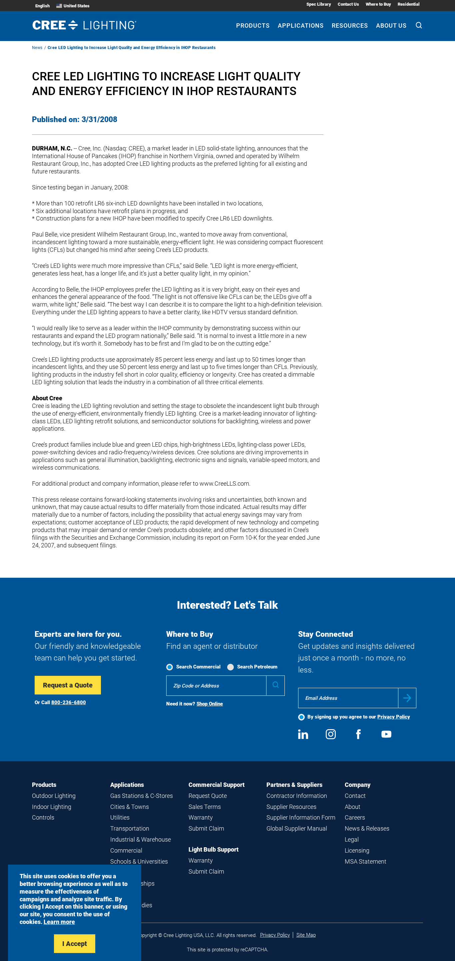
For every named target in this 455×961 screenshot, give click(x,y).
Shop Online (210, 704)
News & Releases (367, 828)
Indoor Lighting (51, 806)
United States (77, 5)
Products (253, 25)
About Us (391, 25)
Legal (352, 839)
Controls (43, 817)
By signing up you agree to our (358, 717)
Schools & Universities (139, 861)
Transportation (129, 828)
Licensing (357, 850)
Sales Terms (205, 806)
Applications (301, 25)
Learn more (59, 921)
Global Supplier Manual (296, 828)
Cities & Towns (129, 806)
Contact (355, 795)
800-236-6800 (68, 702)
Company (357, 784)
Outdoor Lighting (54, 795)
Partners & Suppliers (294, 784)
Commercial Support (216, 784)
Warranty (201, 817)
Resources (350, 25)
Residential (409, 4)
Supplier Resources (291, 806)
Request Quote (208, 795)
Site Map (306, 935)
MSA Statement (365, 861)
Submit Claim (206, 828)
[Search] (419, 26)
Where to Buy (378, 4)
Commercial (126, 850)
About (352, 806)
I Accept (74, 944)
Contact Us (348, 4)
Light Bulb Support (213, 849)
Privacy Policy (393, 717)
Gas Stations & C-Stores (141, 795)
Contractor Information (296, 795)
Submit (407, 698)
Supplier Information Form (300, 817)
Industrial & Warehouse (140, 839)
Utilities (120, 817)
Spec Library (318, 4)
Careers (355, 817)
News (37, 47)
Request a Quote (68, 685)
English (42, 5)
